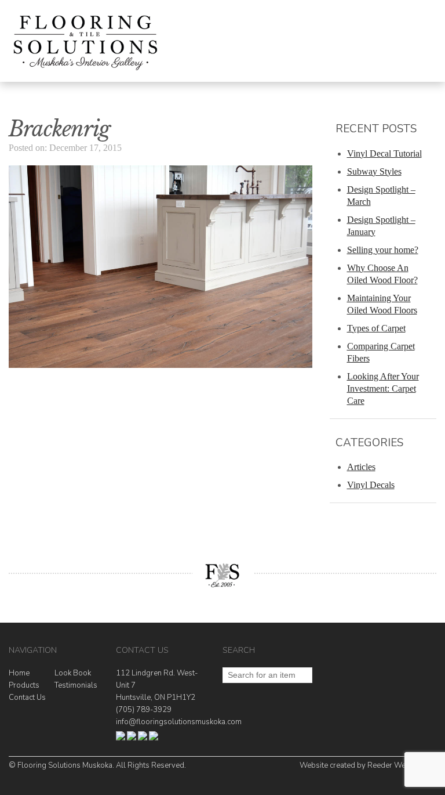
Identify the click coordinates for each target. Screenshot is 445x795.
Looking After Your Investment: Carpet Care (383, 388)
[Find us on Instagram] (142, 738)
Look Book (72, 673)
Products (24, 685)
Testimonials (75, 685)
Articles (361, 467)
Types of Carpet (376, 328)
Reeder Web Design (401, 765)
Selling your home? (382, 250)
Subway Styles (374, 171)
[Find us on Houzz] (131, 738)
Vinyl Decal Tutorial (384, 153)
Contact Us (27, 697)
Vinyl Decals (371, 485)
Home (19, 673)
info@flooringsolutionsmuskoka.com (179, 722)
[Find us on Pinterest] (153, 738)
